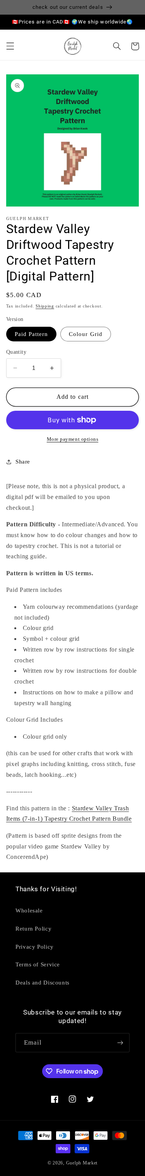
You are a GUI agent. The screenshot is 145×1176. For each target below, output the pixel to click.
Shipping (45, 306)
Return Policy (33, 929)
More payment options (73, 439)
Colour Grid (85, 334)
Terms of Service (37, 964)
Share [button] (22, 462)
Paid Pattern (31, 334)
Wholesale (29, 910)
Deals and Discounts (42, 982)
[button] (10, 46)
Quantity (16, 352)
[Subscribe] (120, 1042)
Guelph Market (82, 1163)
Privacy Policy (34, 947)
